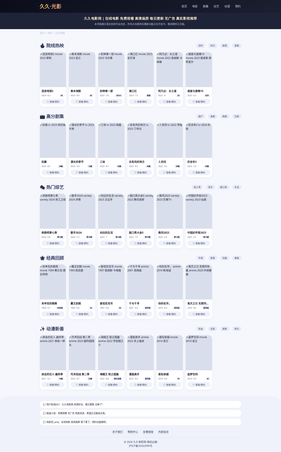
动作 (200, 45)
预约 (238, 6)
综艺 (216, 6)
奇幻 (236, 328)
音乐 (210, 187)
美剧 (212, 116)
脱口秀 (223, 187)
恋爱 (212, 328)
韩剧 (224, 116)
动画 (224, 257)
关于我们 (117, 432)
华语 (200, 257)
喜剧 (236, 45)
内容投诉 (163, 432)
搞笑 (224, 328)
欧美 (212, 257)
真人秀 (197, 187)
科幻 (212, 45)
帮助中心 (133, 432)
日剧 (236, 116)
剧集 (205, 6)
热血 (200, 328)
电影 (195, 6)
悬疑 (236, 257)
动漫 (227, 6)
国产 (200, 116)
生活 (236, 187)
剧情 (224, 45)
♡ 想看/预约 (53, 102)
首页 (184, 6)
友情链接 (148, 432)
